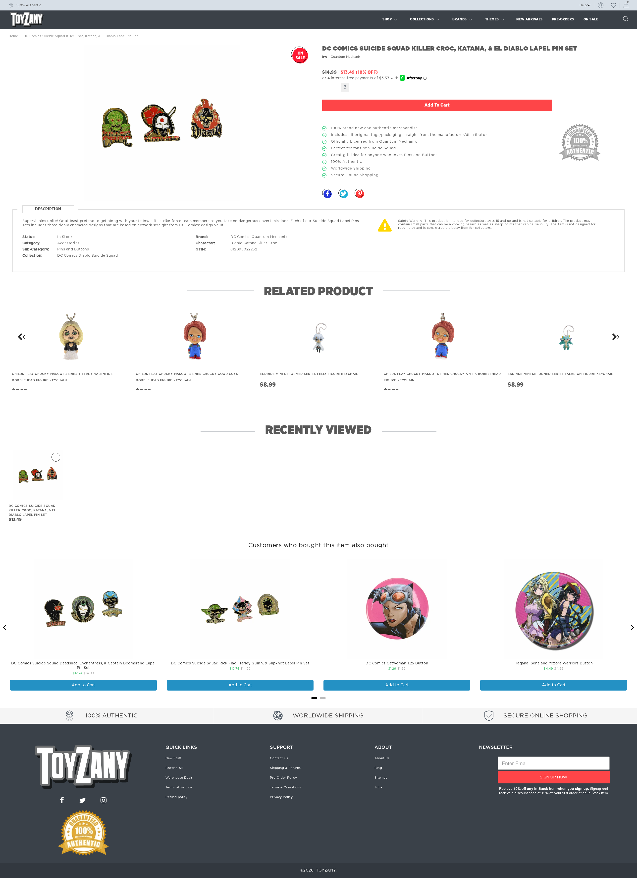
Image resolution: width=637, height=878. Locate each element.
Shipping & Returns (285, 767)
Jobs (378, 787)
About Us (381, 758)
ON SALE (591, 19)
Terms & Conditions (285, 787)
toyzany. (326, 870)
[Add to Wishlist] (345, 87)
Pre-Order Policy (283, 777)
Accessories (68, 243)
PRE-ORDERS (563, 19)
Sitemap (381, 777)
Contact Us (279, 758)
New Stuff (173, 758)
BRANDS (459, 19)
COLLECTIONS (422, 19)
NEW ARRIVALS (529, 19)
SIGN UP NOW (553, 777)
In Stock (64, 237)
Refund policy (176, 797)
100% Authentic (28, 4)
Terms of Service (178, 787)
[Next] (21, 336)
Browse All (174, 767)
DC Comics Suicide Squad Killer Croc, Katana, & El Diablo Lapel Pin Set (32, 510)
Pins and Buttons (73, 249)
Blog (378, 767)
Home (13, 36)
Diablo (236, 243)
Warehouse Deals (179, 777)
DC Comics (67, 255)
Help (583, 5)
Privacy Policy (281, 797)
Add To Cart (437, 105)
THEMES (492, 19)
